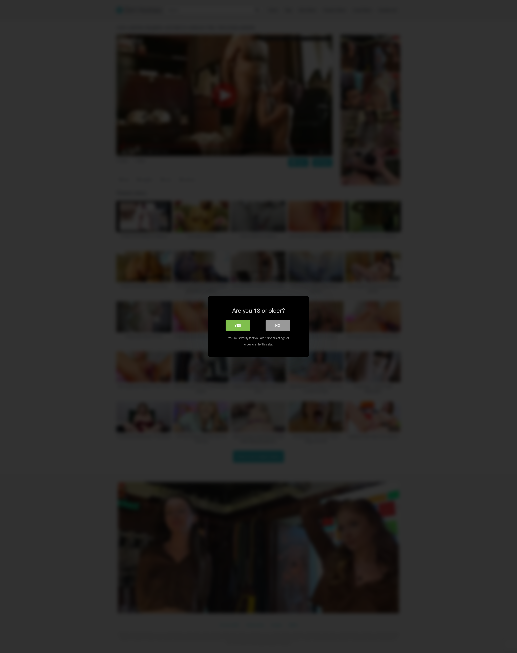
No (277, 325)
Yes (237, 325)
